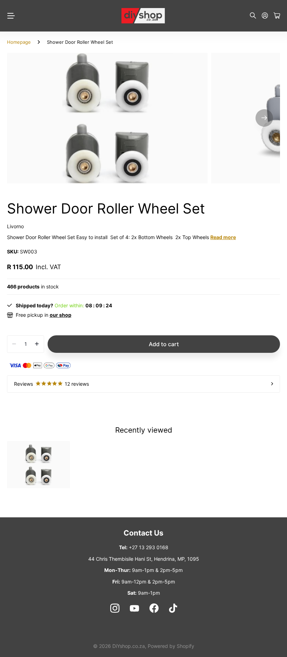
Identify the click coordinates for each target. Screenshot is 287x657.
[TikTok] (173, 608)
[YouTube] (134, 608)
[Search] (253, 16)
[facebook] (154, 608)
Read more (223, 237)
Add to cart (164, 344)
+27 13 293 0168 (148, 547)
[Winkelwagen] (277, 16)
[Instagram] (114, 608)
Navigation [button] (11, 16)
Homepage (19, 42)
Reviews (51, 384)
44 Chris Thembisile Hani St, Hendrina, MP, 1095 (143, 559)
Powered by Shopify (171, 646)
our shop (60, 315)
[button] (264, 118)
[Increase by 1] (37, 344)
